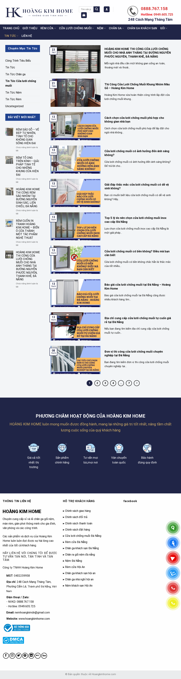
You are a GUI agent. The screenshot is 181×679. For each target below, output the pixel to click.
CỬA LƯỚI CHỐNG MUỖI (75, 28)
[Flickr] (38, 656)
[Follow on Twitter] (19, 656)
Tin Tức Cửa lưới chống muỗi (20, 83)
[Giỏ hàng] (84, 15)
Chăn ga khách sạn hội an (80, 573)
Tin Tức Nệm (13, 92)
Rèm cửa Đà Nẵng (76, 542)
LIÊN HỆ (27, 36)
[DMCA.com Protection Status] (13, 640)
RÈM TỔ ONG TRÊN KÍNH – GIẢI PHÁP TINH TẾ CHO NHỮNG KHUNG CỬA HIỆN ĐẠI (27, 166)
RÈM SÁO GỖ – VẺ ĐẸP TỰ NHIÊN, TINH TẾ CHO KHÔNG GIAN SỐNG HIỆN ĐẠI (27, 136)
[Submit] (97, 9)
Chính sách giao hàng (78, 511)
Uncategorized (14, 106)
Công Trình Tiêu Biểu (18, 60)
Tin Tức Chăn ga (15, 74)
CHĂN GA (115, 28)
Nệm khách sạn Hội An (78, 585)
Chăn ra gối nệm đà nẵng (80, 554)
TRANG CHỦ (11, 28)
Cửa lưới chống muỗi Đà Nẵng (83, 535)
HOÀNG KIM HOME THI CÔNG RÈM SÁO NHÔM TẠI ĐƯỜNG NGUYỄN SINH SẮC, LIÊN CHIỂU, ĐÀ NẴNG (28, 198)
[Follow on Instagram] (12, 656)
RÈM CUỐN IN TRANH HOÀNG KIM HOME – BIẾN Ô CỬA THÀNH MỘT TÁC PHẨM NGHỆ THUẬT (27, 229)
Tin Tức (10, 67)
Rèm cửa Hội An (75, 567)
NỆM (100, 28)
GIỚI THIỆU (29, 28)
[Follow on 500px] (44, 656)
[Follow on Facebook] (6, 656)
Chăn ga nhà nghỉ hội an (79, 579)
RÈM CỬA (46, 28)
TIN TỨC (10, 36)
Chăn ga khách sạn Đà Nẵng (82, 548)
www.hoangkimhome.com (34, 618)
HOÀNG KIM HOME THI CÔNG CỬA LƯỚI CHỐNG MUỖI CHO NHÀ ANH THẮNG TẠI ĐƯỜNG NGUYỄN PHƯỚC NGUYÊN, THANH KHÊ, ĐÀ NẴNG (28, 266)
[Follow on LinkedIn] (31, 656)
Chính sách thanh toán (78, 523)
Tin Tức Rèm (13, 99)
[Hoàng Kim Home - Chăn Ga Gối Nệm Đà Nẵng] (38, 12)
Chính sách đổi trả (76, 517)
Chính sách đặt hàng (77, 529)
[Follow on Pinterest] (25, 656)
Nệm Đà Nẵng (73, 560)
